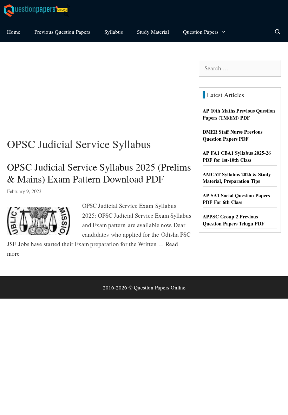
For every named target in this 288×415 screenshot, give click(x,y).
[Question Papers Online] (39, 10)
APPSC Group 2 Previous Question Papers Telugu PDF (233, 220)
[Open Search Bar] (277, 31)
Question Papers (200, 31)
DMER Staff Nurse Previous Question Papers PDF (232, 135)
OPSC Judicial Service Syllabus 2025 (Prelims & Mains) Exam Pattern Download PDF (99, 172)
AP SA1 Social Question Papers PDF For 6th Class (236, 199)
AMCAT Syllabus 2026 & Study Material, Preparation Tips (237, 178)
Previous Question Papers (62, 31)
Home (13, 31)
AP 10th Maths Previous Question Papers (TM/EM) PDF (239, 114)
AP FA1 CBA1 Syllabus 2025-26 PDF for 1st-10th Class (237, 156)
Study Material (153, 31)
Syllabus (113, 31)
